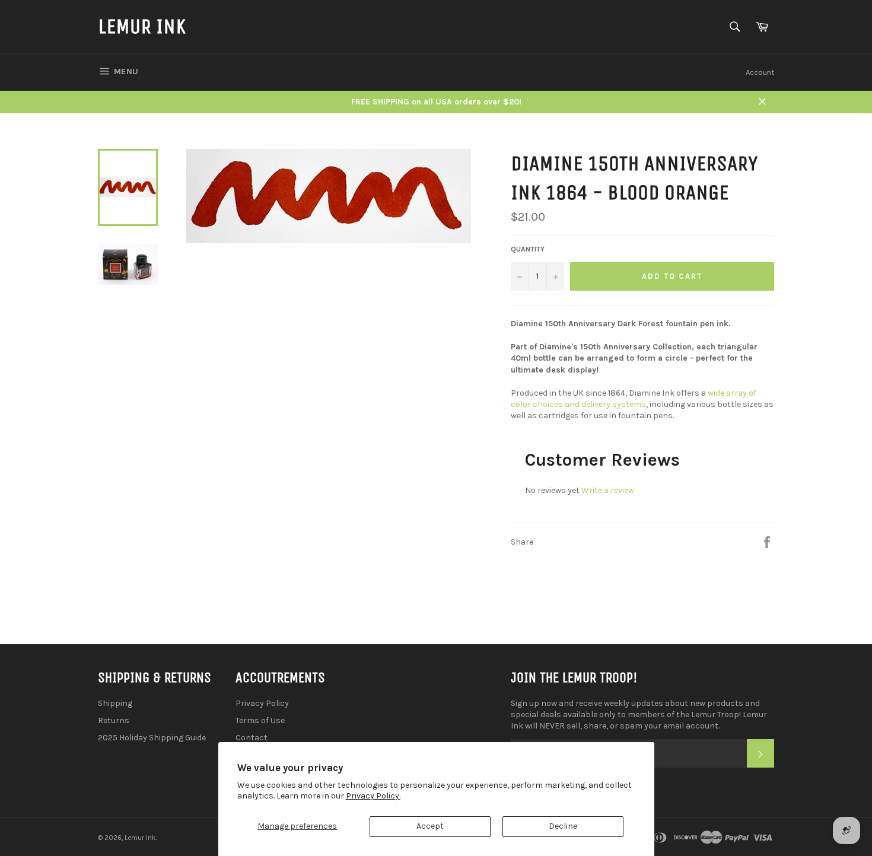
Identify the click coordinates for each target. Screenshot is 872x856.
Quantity (528, 249)
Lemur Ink (142, 26)
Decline (563, 826)
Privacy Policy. (373, 796)
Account (760, 72)
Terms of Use (260, 720)
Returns (113, 720)
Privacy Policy (262, 703)
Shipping (115, 703)
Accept (430, 826)
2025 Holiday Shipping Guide (152, 738)
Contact (251, 738)
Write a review (607, 490)
